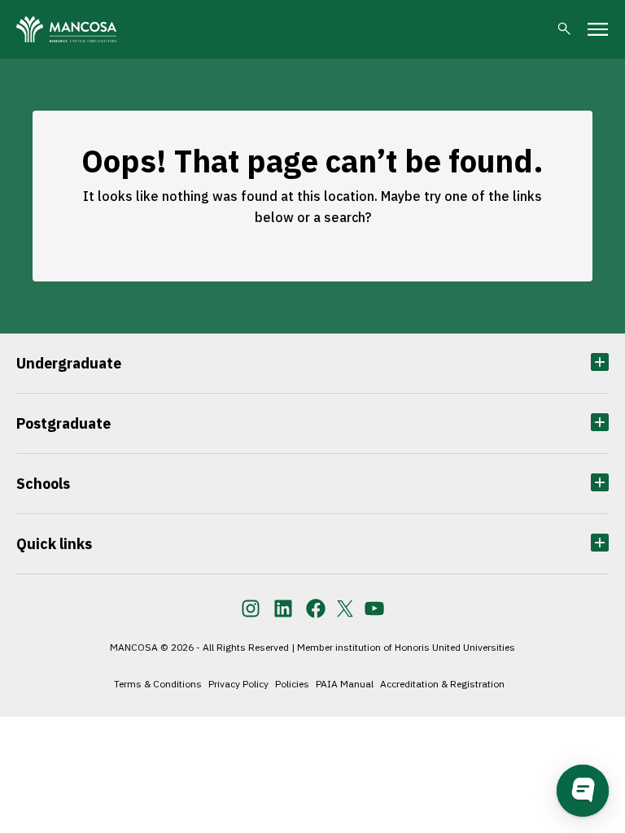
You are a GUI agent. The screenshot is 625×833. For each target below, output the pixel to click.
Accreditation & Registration (442, 684)
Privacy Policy (238, 684)
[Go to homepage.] (66, 29)
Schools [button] (43, 483)
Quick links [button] (54, 543)
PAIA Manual (345, 684)
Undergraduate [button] (68, 363)
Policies (292, 684)
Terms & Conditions (158, 684)
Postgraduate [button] (63, 423)
